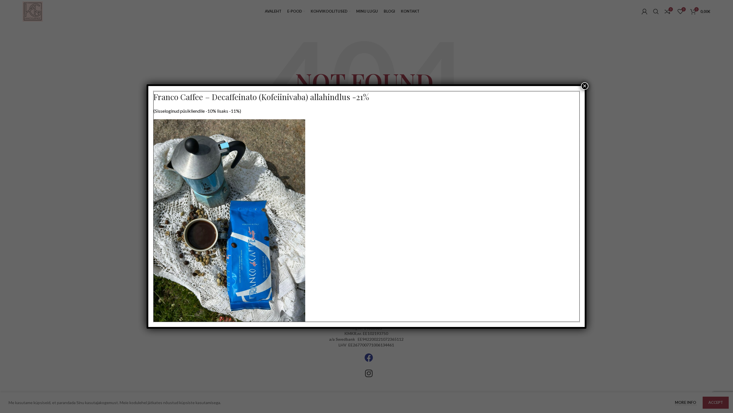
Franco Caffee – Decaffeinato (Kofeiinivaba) (230, 96)
